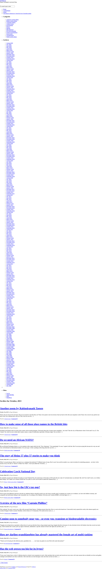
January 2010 (9, 325)
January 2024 (9, 87)
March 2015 (9, 236)
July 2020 (8, 145)
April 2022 (9, 114)
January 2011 (9, 308)
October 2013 (9, 261)
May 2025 (9, 64)
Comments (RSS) (11, 568)
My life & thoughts (11, 31)
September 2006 (10, 383)
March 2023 (9, 100)
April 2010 (9, 321)
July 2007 (8, 368)
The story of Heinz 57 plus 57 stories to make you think (30, 455)
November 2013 (10, 259)
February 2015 (10, 238)
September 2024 (10, 76)
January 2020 (9, 153)
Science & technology (11, 32)
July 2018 (8, 179)
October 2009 (9, 330)
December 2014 (10, 241)
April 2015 (9, 235)
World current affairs (11, 37)
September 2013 (10, 262)
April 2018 (9, 183)
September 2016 (10, 211)
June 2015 (9, 232)
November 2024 (10, 73)
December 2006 (10, 378)
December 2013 (10, 258)
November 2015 (10, 225)
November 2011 (10, 294)
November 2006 (10, 380)
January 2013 (9, 274)
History (8, 26)
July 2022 (8, 112)
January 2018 (9, 188)
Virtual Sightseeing (22, 566)
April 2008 (9, 355)
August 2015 (9, 229)
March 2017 (9, 202)
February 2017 (10, 203)
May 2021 (9, 130)
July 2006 (8, 385)
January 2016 (9, 222)
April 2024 (9, 83)
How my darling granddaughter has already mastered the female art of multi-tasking (46, 534)
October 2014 (9, 243)
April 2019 (9, 166)
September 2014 (10, 245)
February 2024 (10, 86)
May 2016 (9, 216)
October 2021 (9, 123)
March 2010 (9, 322)
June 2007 (9, 370)
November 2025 (10, 56)
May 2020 (9, 147)
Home (4, 9)
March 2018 (9, 185)
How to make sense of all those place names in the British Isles (33, 424)
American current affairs (12, 19)
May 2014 (9, 251)
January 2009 (9, 342)
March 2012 (9, 288)
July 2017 (8, 196)
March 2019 (9, 167)
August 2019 (9, 160)
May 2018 (9, 182)
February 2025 (10, 69)
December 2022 (10, 104)
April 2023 (9, 99)
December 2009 (10, 327)
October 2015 (9, 226)
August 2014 (9, 246)
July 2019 (8, 162)
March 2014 (9, 254)
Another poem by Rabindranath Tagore (21, 408)
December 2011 (10, 292)
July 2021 (8, 127)
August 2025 (9, 60)
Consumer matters (10, 22)
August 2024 (9, 77)
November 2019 (10, 156)
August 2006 (9, 384)
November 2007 (10, 363)
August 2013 (9, 264)
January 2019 (9, 170)
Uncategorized (10, 35)
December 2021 (10, 120)
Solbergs (34, 566)
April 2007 (9, 373)
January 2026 (9, 53)
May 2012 (9, 285)
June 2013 (9, 266)
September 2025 (10, 59)
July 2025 (8, 61)
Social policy (9, 34)
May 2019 (9, 165)
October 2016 (9, 209)
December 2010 (10, 309)
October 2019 (9, 157)
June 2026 (9, 46)
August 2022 (9, 110)
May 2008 (9, 354)
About (4, 12)
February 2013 (10, 272)
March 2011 (9, 305)
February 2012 (10, 289)
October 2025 (9, 57)
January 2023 (9, 103)
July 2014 (8, 248)
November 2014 (10, 242)
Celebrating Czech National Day (17, 471)
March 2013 (9, 271)
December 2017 (10, 189)
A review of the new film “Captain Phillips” (23, 502)
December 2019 (10, 155)
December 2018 (10, 172)
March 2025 (9, 67)
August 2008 (9, 350)
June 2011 (8, 301)
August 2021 (9, 126)
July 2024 (8, 79)
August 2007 (9, 367)
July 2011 (8, 299)
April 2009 (9, 338)
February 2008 (10, 358)
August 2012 (9, 281)
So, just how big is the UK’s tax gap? (20, 487)
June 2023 (9, 96)
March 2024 (9, 84)
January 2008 (9, 360)
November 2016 (10, 208)
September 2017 (10, 193)
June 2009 (9, 335)
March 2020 (9, 150)
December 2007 (10, 361)
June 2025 (9, 63)
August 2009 (9, 332)
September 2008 (10, 348)
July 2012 (8, 282)
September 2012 (10, 279)
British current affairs (11, 21)
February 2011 (10, 307)
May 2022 (9, 113)
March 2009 (9, 340)
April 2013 (9, 269)
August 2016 (9, 212)
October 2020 (9, 140)
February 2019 (10, 169)
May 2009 (9, 337)
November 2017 (10, 190)
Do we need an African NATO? (17, 439)
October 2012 (9, 278)
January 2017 (9, 205)
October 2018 (9, 175)
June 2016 (9, 215)
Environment (9, 25)
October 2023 (9, 90)
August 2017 (9, 195)
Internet (8, 28)
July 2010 (8, 317)
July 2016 (8, 213)
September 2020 (10, 142)
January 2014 (9, 256)
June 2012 (9, 284)
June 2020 (9, 146)
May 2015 (9, 233)
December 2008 (10, 344)
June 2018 (9, 180)
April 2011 (9, 304)
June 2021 (9, 129)
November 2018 (10, 173)
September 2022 (10, 109)
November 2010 (10, 311)
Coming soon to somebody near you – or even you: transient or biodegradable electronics (48, 518)
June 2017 (9, 198)
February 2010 (10, 324)
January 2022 (9, 119)
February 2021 (10, 135)
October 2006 (9, 381)
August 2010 (9, 315)
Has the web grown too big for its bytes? (22, 548)
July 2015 (8, 231)
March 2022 (9, 116)
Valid (10, 394)
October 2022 (9, 107)
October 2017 (9, 192)
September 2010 (10, 314)
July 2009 (8, 334)
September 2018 (10, 176)
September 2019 (10, 159)
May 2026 (9, 47)
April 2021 (9, 132)
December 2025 (10, 54)
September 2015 (10, 228)
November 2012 (10, 276)
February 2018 (10, 186)
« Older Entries (4, 562)
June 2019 (9, 163)
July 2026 (8, 44)
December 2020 (10, 137)
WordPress (9, 397)
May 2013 (9, 268)
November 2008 (10, 345)
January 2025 (9, 70)
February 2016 (10, 221)
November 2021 (10, 122)
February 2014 (10, 255)
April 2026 (9, 48)
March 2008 (9, 357)
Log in (8, 393)
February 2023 (10, 102)
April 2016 (9, 218)
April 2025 (9, 66)
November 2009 (10, 328)
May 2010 (9, 319)
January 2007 (9, 377)
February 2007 (10, 375)
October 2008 (9, 347)
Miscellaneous (10, 29)
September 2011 (10, 297)
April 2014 (9, 252)
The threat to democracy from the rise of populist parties (17, 13)
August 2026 (9, 43)
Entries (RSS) (3, 568)
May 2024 (9, 81)
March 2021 (9, 133)
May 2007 (9, 371)
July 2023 (8, 94)
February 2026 (10, 51)
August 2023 (9, 93)
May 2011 (8, 302)
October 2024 (9, 74)
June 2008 (9, 352)
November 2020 (10, 139)
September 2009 (10, 331)
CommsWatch (6, 10)
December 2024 (10, 71)
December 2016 (10, 206)
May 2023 (9, 97)
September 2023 (10, 91)
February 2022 (10, 117)
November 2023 (10, 89)
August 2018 (9, 178)
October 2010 (9, 312)
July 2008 (8, 351)
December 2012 (10, 275)
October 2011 (9, 295)
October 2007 (9, 364)
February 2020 (10, 152)
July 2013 (8, 265)
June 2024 (9, 80)
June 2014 (9, 249)
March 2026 (9, 50)
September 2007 (10, 365)
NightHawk (3, 0)
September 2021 (10, 124)
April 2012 (9, 287)
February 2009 (10, 341)
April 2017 (9, 200)
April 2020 (9, 149)
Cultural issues (10, 24)
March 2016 (9, 219)
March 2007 (9, 374)
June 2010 (9, 318)
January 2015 (9, 239)
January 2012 (9, 291)
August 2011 (9, 298)
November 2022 (10, 106)
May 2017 (9, 199)
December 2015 (10, 223)
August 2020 (9, 143)
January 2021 (9, 136)
